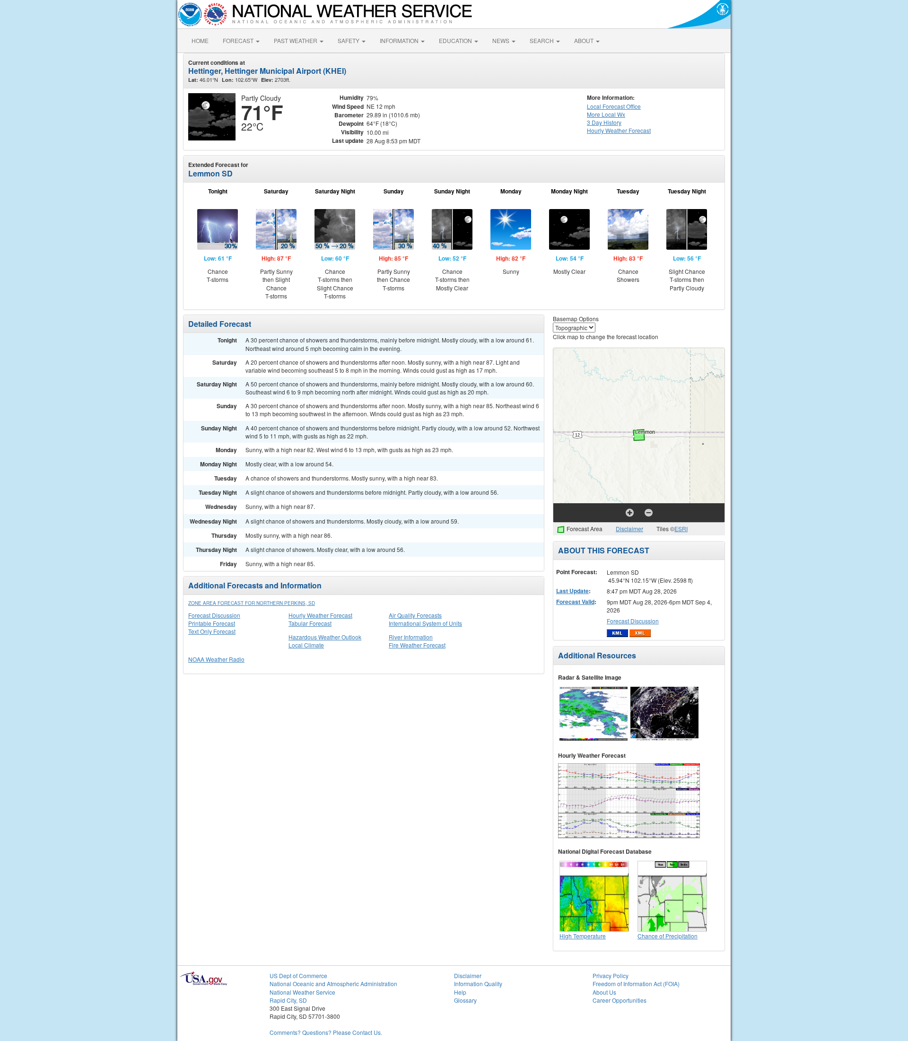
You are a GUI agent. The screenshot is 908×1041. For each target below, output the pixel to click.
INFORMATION (400, 40)
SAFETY (349, 40)
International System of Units (425, 623)
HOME (200, 40)
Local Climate (306, 645)
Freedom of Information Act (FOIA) (636, 984)
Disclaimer (629, 529)
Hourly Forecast (619, 130)
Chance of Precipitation (667, 936)
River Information (411, 637)
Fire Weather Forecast (417, 645)
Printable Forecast (211, 623)
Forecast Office (614, 106)
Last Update (572, 590)
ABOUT (584, 40)
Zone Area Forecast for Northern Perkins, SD (251, 603)
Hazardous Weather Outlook (324, 637)
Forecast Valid (575, 601)
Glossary (465, 1000)
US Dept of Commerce (298, 975)
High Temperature (582, 936)
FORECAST (239, 40)
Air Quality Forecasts (415, 615)
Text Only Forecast (212, 631)
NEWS (501, 40)
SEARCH (542, 40)
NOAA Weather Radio (216, 659)
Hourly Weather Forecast (320, 615)
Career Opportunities (619, 1000)
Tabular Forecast (310, 623)
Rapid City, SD (288, 1000)
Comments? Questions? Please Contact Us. (326, 1032)
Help (460, 992)
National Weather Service (302, 992)
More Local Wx (606, 114)
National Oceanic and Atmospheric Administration (333, 984)
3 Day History (604, 122)
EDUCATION (456, 40)
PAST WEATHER (296, 40)
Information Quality (478, 984)
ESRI (681, 529)
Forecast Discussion (214, 615)
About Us (604, 992)
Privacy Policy (611, 975)
